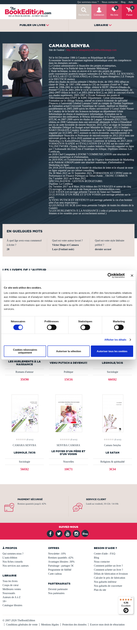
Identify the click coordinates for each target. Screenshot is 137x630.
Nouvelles (68, 461)
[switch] (51, 327)
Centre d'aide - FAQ (104, 553)
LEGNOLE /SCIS (24, 452)
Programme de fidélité (59, 569)
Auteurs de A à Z (12, 597)
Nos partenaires (56, 593)
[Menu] (132, 598)
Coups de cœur (11, 585)
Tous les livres (10, 581)
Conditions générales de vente (22, 624)
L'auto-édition (10, 557)
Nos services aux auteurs (16, 565)
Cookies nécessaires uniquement (25, 351)
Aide (130, 2)
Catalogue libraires (12, 605)
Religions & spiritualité (112, 461)
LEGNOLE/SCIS (112, 362)
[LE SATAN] (112, 413)
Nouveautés (9, 593)
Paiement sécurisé (30, 499)
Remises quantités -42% (60, 557)
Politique (68, 371)
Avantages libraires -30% (61, 561)
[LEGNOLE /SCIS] (24, 413)
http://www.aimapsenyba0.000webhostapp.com (91, 49)
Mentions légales (50, 624)
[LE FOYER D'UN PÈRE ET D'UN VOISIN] (68, 413)
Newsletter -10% (57, 553)
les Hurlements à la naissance (24, 363)
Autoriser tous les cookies (112, 351)
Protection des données (74, 624)
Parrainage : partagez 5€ (61, 565)
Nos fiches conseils (13, 561)
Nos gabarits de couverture (108, 585)
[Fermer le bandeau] (132, 275)
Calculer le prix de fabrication (109, 577)
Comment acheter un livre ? (108, 569)
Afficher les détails (115, 339)
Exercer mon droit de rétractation (107, 624)
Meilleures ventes (12, 589)
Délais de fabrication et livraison (111, 573)
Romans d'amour (24, 371)
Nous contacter (110, 2)
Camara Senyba (112, 445)
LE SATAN (112, 452)
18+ (5, 601)
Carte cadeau (55, 573)
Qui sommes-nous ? (88, 2)
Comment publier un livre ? (108, 565)
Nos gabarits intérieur (105, 581)
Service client (96, 499)
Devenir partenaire (58, 589)
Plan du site (100, 589)
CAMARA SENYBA (24, 445)
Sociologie (112, 371)
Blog (123, 2)
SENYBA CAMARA (68, 445)
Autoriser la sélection (68, 351)
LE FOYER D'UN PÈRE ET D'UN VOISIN (68, 453)
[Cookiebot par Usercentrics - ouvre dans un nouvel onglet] (110, 275)
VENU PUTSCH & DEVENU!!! (68, 362)
